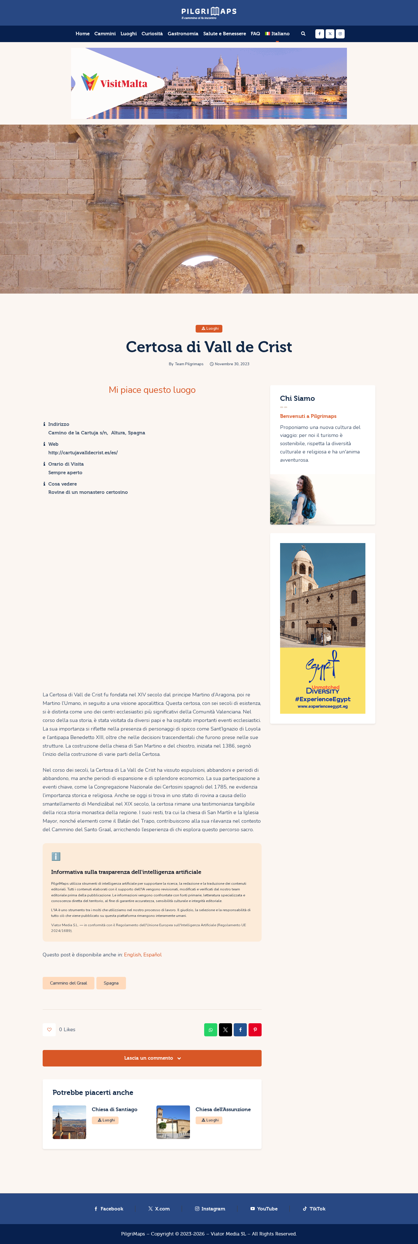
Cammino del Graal (68, 983)
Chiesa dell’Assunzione (223, 1110)
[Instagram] (340, 33)
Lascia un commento (149, 1058)
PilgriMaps (133, 1234)
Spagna (111, 983)
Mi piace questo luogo (152, 390)
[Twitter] (330, 33)
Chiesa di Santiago (114, 1110)
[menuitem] (277, 34)
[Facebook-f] (319, 33)
